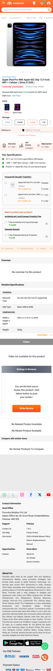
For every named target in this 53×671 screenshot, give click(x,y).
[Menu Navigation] (3, 3)
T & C (28, 529)
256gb (19, 122)
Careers (5, 554)
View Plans (16, 96)
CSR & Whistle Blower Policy (38, 536)
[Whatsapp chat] (44, 646)
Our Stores (30, 558)
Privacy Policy (32, 532)
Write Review (26, 408)
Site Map (6, 532)
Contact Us (6, 529)
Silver (7, 113)
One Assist (6, 536)
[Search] (29, 3)
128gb (7, 122)
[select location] (35, 3)
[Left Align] (49, 9)
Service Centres (33, 562)
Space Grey (17, 113)
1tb (43, 122)
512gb (32, 122)
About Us (30, 554)
